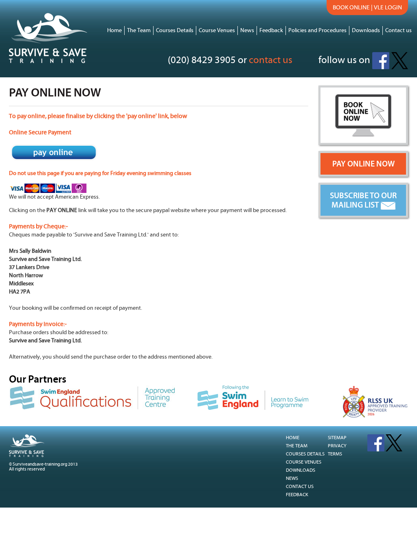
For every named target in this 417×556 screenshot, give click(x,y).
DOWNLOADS (300, 470)
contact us (270, 60)
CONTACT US (300, 486)
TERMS (334, 454)
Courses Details (174, 30)
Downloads (366, 30)
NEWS (292, 478)
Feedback (271, 30)
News (247, 30)
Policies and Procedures (317, 30)
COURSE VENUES (303, 462)
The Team (139, 30)
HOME (292, 437)
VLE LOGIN (388, 7)
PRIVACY (337, 446)
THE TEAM (296, 446)
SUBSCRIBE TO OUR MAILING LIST (363, 200)
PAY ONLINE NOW (363, 164)
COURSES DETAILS (305, 454)
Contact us (398, 30)
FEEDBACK (297, 494)
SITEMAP (337, 437)
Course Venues (217, 30)
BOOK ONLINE (351, 7)
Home (114, 30)
